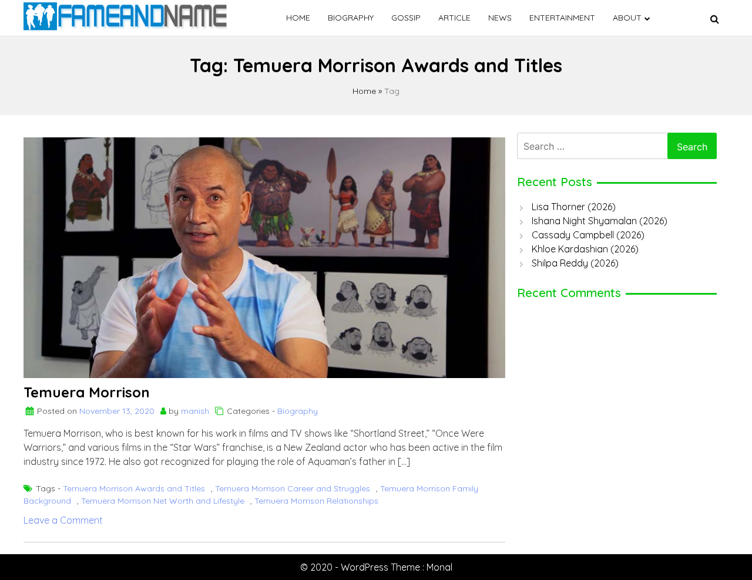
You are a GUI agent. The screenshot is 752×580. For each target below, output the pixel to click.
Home (298, 17)
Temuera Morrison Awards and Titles (134, 488)
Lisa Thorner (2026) (574, 207)
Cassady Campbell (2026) (588, 235)
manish (195, 411)
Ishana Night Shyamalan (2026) (599, 221)
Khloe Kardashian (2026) (585, 249)
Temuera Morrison (87, 392)
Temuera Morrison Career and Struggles (292, 488)
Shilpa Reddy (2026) (575, 263)
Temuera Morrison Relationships (316, 500)
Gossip (406, 17)
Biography (351, 17)
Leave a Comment (63, 520)
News (500, 17)
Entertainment (562, 17)
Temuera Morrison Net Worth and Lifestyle (162, 500)
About (627, 17)
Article (454, 17)
